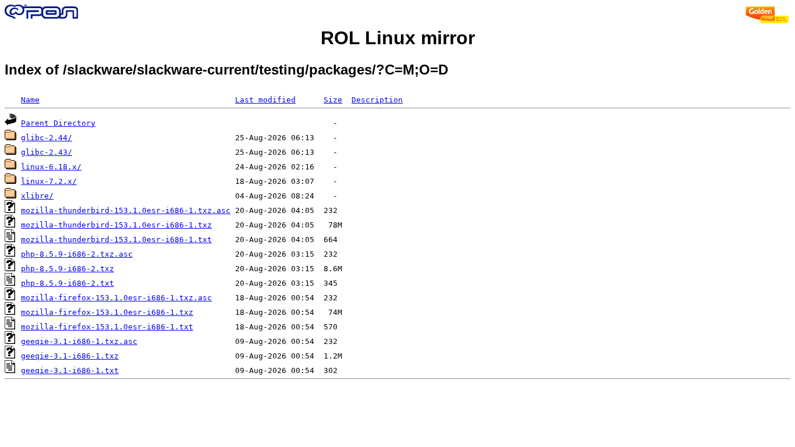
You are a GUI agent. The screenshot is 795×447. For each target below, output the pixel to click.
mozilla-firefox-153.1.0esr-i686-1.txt (107, 326)
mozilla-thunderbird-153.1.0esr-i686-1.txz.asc (125, 210)
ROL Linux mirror (398, 37)
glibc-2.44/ (46, 137)
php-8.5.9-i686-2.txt (67, 283)
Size (333, 99)
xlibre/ (37, 195)
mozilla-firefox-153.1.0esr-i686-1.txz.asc (116, 297)
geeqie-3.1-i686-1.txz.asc (79, 341)
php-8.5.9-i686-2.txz (67, 268)
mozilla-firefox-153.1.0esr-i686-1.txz (107, 312)
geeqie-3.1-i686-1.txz (70, 356)
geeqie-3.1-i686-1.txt (70, 370)
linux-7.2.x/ (49, 181)
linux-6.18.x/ (51, 166)
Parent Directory (58, 123)
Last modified (265, 99)
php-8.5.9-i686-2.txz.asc (77, 254)
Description (377, 99)
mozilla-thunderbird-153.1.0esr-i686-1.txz (116, 225)
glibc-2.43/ (46, 152)
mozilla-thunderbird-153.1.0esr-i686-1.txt (116, 239)
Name (30, 99)
